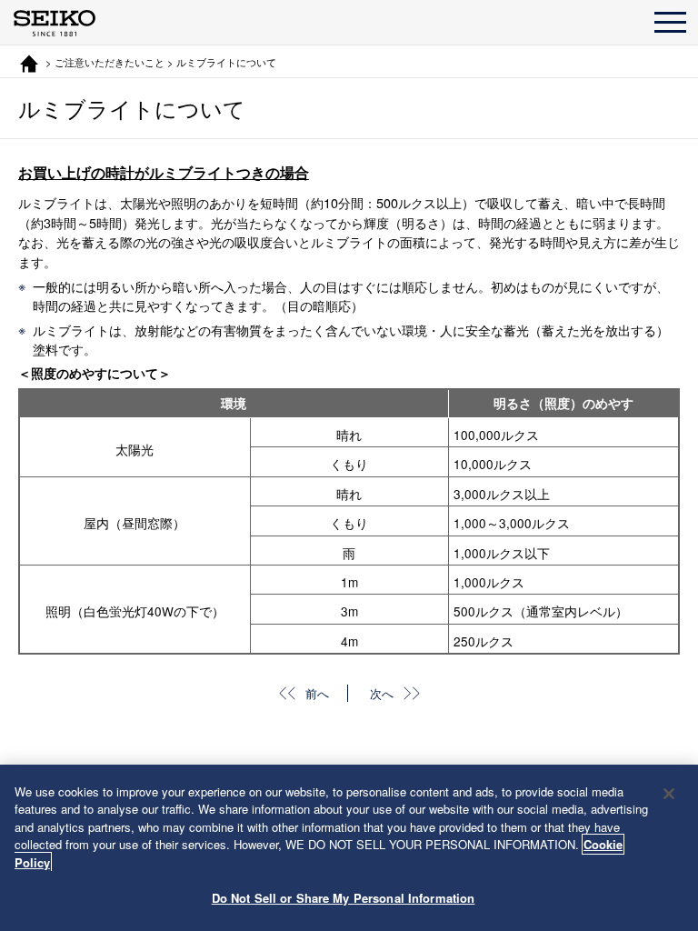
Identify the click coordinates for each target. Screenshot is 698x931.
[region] (349, 848)
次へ (382, 693)
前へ (317, 693)
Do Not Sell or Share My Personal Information (343, 897)
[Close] (669, 794)
